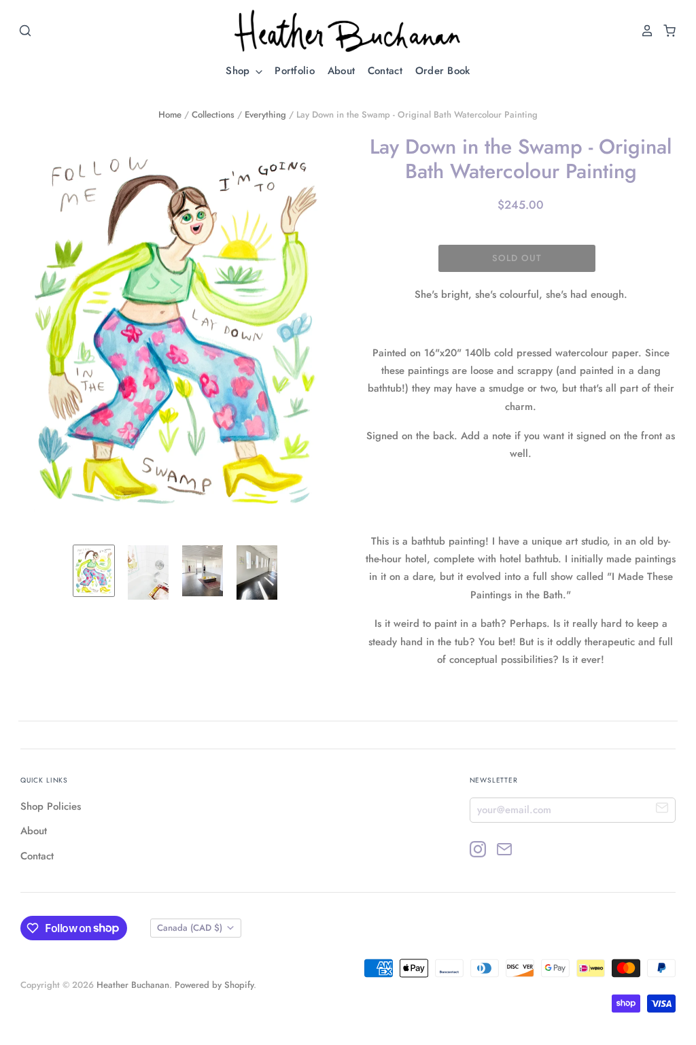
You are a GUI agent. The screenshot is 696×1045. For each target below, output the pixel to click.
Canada (189, 927)
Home (169, 114)
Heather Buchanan (133, 984)
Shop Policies (50, 806)
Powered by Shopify (214, 984)
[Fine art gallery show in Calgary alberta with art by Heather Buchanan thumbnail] (257, 572)
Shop (240, 70)
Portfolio (295, 70)
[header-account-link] (643, 30)
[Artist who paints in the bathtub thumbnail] (148, 572)
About (341, 70)
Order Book (442, 70)
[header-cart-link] (666, 30)
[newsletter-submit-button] (662, 809)
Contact (385, 70)
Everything (265, 114)
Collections (213, 114)
